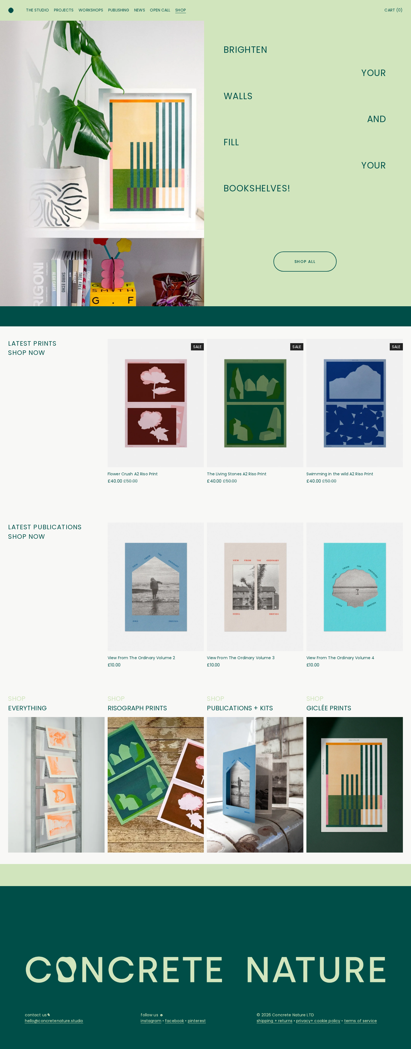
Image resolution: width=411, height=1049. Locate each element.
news (139, 10)
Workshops (91, 10)
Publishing (118, 10)
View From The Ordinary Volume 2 (141, 658)
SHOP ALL (304, 261)
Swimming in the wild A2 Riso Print (339, 474)
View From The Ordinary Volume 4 (340, 658)
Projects (64, 10)
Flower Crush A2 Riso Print (133, 474)
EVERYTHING (27, 708)
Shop (180, 10)
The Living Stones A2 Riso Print (236, 474)
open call (160, 10)
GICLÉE (317, 708)
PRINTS (339, 708)
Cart (393, 10)
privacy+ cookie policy (318, 1021)
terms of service (360, 1021)
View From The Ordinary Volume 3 (240, 658)
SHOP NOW (26, 352)
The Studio (37, 10)
